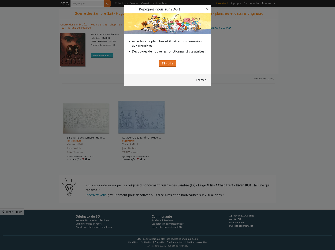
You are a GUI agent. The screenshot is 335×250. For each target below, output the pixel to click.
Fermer (201, 80)
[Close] (207, 9)
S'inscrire (167, 63)
